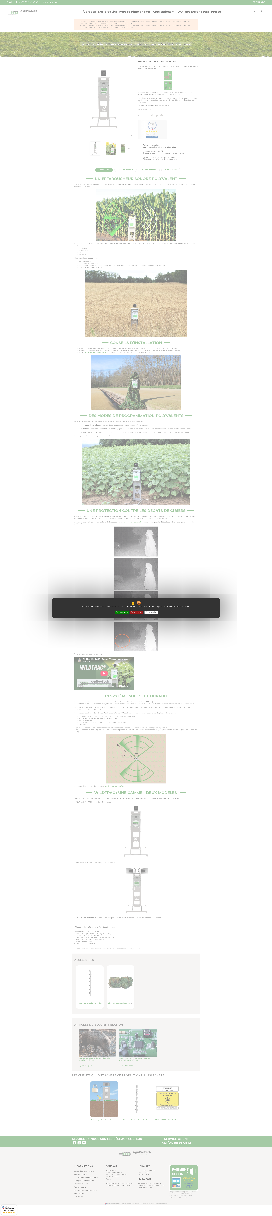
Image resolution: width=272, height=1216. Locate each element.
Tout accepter (122, 612)
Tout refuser (136, 612)
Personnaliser (151, 612)
